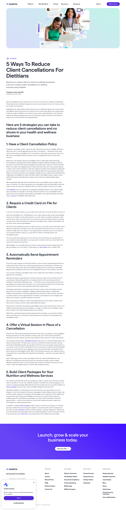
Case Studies (107, 479)
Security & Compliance (71, 479)
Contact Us (48, 489)
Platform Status (50, 486)
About (47, 473)
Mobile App (68, 486)
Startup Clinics (88, 479)
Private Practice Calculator (108, 493)
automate (21, 409)
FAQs (46, 483)
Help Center (107, 489)
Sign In (98, 4)
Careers (47, 476)
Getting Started (108, 473)
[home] (11, 4)
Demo (105, 486)
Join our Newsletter (109, 497)
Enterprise (76, 4)
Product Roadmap (70, 483)
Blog (104, 483)
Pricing (55, 4)
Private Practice (88, 473)
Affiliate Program (69, 489)
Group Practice (88, 476)
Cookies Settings (46, 504)
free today (43, 247)
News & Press (49, 479)
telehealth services (31, 341)
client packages (11, 387)
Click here (24, 414)
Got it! (19, 498)
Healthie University (109, 476)
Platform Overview (70, 473)
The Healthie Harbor (70, 476)
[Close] (34, 483)
